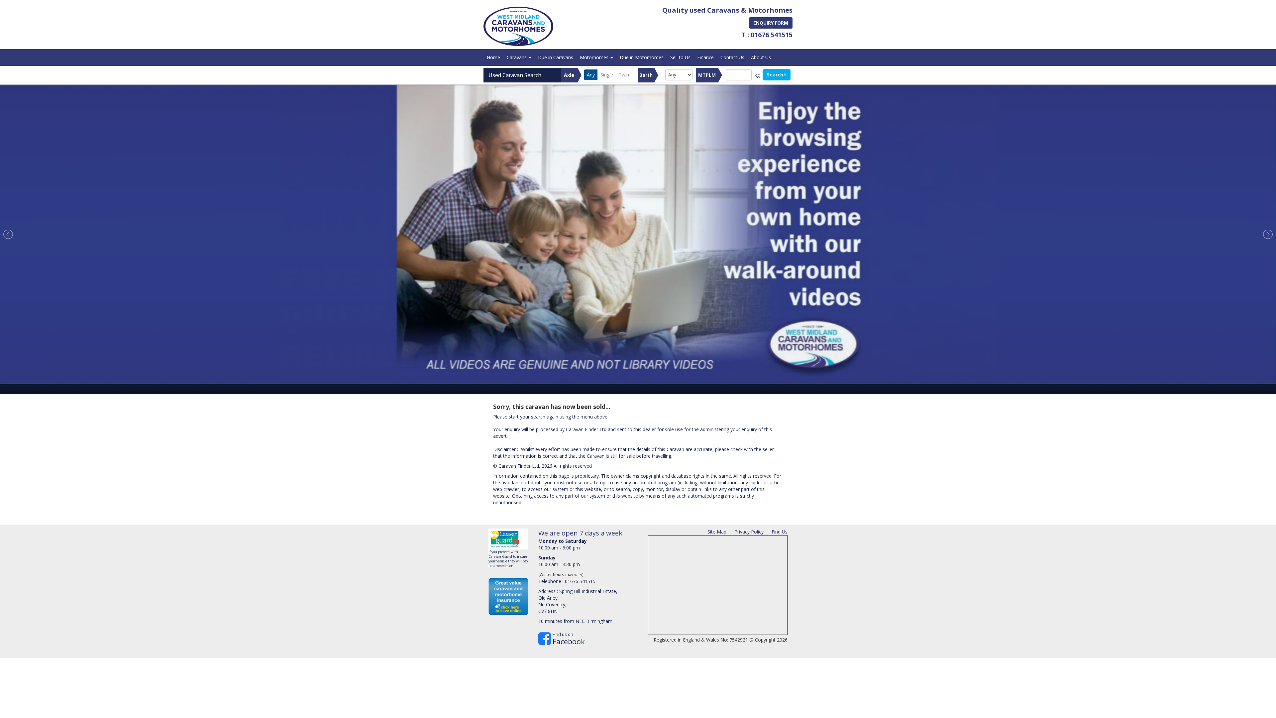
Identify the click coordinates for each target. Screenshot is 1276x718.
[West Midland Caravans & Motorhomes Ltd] (518, 26)
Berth (646, 75)
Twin (624, 74)
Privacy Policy (749, 532)
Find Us (780, 532)
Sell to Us (680, 57)
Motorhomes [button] (595, 57)
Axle (569, 75)
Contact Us (732, 57)
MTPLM (707, 75)
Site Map (716, 532)
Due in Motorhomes (642, 57)
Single (606, 74)
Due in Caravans (555, 57)
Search (776, 74)
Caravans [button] (517, 57)
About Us (761, 57)
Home (493, 57)
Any (591, 74)
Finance (705, 57)
